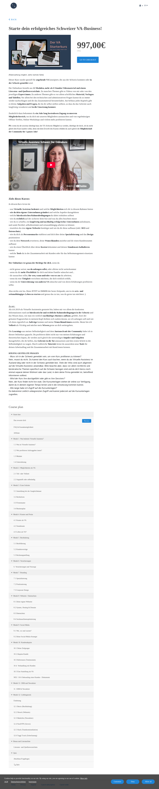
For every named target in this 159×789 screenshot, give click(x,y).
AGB (6, 782)
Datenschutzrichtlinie (18, 782)
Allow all (148, 782)
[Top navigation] (141, 6)
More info (83, 778)
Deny (133, 782)
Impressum (32, 782)
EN (145, 5)
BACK (14, 19)
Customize (117, 782)
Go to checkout (88, 60)
